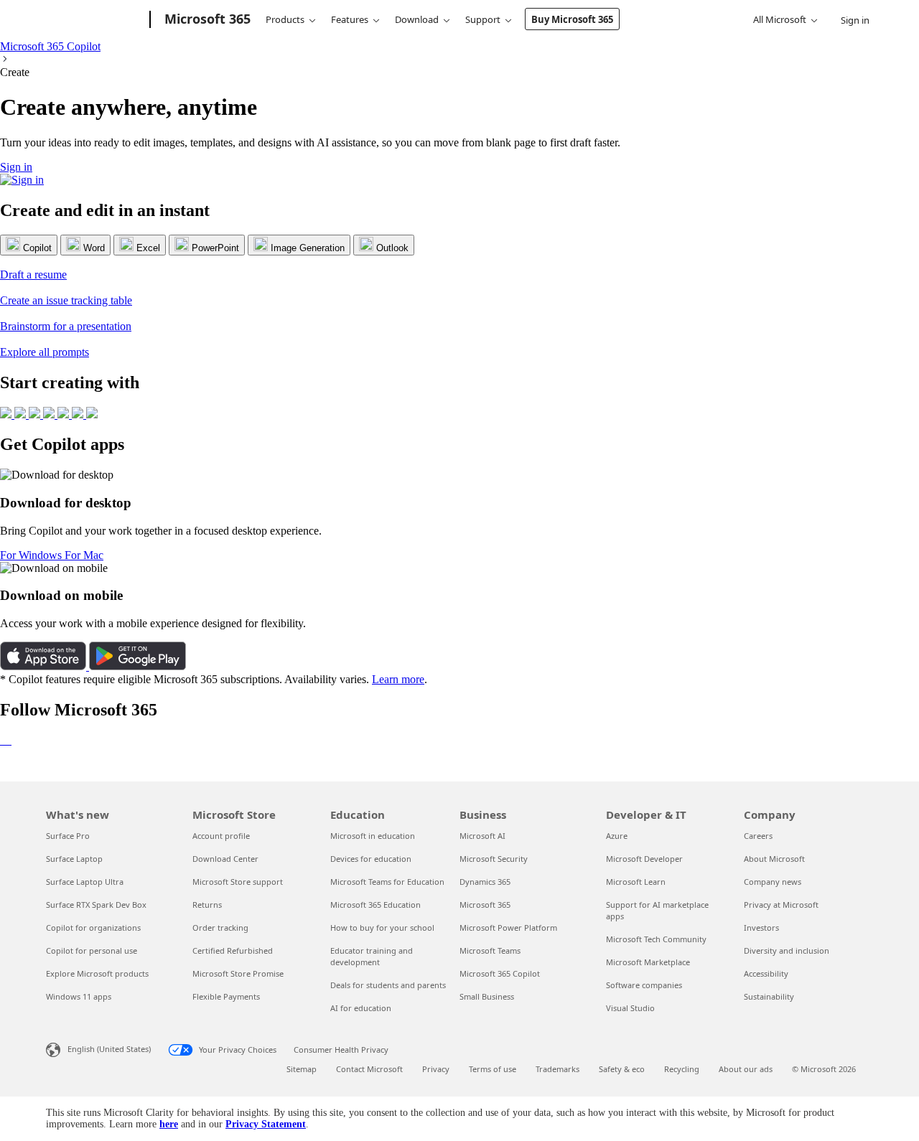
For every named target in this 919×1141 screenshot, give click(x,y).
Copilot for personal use (91, 950)
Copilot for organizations (93, 927)
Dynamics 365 (485, 881)
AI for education (360, 1008)
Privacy (435, 1068)
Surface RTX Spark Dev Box (96, 904)
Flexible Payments (226, 996)
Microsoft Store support (237, 881)
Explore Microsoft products (97, 973)
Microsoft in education (372, 835)
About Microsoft (774, 858)
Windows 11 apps (78, 996)
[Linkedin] (1, 740)
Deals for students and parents (388, 985)
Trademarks (557, 1068)
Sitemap (301, 1068)
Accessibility (766, 973)
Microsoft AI (482, 835)
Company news (772, 881)
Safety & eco (622, 1068)
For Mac (84, 555)
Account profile (221, 835)
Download (417, 19)
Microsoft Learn (636, 881)
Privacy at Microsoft (781, 904)
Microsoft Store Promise (238, 973)
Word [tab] (92, 248)
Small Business (487, 996)
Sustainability (769, 996)
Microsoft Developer (644, 858)
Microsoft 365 (485, 904)
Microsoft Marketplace (648, 962)
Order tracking (220, 927)
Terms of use (492, 1068)
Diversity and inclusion (786, 950)
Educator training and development (371, 956)
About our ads (746, 1068)
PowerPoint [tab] (214, 248)
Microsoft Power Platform (508, 927)
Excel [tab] (147, 248)
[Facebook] (4, 740)
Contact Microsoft (369, 1068)
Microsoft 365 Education (375, 904)
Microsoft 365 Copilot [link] (50, 46)
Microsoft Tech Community (656, 939)
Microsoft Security (494, 858)
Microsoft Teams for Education (387, 881)
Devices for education (370, 858)
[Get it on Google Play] (137, 666)
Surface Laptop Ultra (84, 881)
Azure (617, 835)
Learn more (398, 679)
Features (349, 19)
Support (482, 19)
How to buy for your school (382, 927)
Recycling (681, 1068)
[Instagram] (10, 740)
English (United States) (109, 1048)
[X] (7, 740)
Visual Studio (630, 1008)
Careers (758, 835)
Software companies (644, 985)
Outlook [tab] (391, 248)
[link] (459, 268)
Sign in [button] (16, 167)
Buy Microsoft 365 (572, 19)
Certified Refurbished (232, 950)
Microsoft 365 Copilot (500, 973)
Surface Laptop (74, 858)
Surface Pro (68, 835)
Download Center (225, 858)
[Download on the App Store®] (44, 666)
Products (285, 19)
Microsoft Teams (490, 950)
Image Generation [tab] (306, 248)
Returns (207, 904)
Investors (761, 927)
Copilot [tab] (36, 248)
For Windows (32, 555)
